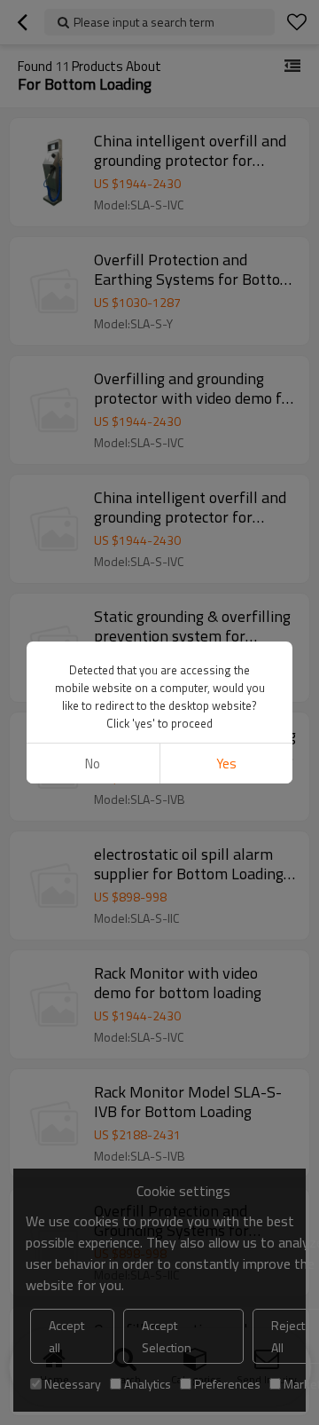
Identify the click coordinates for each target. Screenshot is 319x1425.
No (92, 763)
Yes (226, 763)
